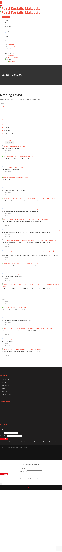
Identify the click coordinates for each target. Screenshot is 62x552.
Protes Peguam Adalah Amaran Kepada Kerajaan (13, 179)
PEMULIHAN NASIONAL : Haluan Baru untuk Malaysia (14, 320)
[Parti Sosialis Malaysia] (20, 10)
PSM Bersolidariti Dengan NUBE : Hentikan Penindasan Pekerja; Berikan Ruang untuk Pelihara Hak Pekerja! (27, 232)
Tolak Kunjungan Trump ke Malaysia (10, 169)
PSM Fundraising (6, 341)
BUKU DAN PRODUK (7, 412)
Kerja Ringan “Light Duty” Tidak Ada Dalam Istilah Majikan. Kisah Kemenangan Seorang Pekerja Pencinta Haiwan (28, 255)
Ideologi (4, 382)
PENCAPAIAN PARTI (6, 394)
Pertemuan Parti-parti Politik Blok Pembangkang (13, 190)
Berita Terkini (8, 28)
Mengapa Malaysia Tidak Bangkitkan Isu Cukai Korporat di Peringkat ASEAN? (20, 211)
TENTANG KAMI (6, 379)
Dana (5, 124)
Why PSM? (4, 391)
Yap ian (6, 257)
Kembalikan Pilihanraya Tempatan (10, 276)
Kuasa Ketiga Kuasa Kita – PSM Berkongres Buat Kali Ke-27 (15, 158)
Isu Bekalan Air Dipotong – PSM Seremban (12, 309)
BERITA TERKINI (6, 418)
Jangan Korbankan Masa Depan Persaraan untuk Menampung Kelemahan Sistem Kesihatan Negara (25, 200)
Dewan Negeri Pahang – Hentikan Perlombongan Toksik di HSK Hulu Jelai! (19, 351)
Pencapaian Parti (12, 47)
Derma (6, 17)
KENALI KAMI (5, 388)
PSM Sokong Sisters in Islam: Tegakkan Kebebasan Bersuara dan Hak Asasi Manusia (21, 221)
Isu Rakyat (6, 127)
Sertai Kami (7, 26)
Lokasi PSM (11, 55)
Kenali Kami (11, 44)
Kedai (6, 22)
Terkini (9, 140)
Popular (9, 142)
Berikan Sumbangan (7, 409)
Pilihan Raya (7, 130)
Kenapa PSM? (5, 385)
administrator (8, 150)
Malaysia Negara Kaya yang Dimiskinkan (11, 148)
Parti (9, 42)
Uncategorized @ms (9, 133)
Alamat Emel (3, 436)
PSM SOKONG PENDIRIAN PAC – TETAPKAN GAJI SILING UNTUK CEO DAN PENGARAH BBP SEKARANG (26, 242)
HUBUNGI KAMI (6, 415)
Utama (6, 20)
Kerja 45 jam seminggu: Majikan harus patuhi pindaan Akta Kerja (17, 265)
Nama (1, 433)
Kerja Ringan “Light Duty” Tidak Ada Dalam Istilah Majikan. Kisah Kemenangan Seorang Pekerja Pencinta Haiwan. (28, 288)
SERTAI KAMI (5, 406)
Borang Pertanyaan (13, 57)
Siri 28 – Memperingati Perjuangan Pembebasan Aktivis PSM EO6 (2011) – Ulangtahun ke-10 (23, 330)
